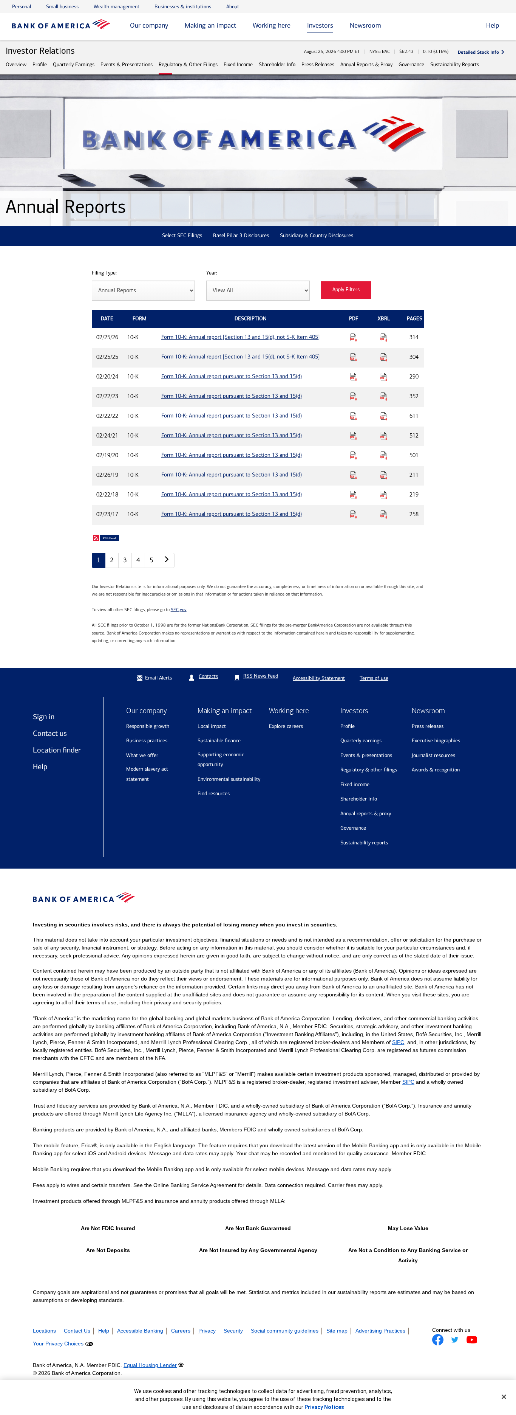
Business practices (146, 740)
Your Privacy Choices (58, 1344)
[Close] (504, 1397)
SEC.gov (179, 609)
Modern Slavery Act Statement (147, 774)
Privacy (207, 1331)
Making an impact (210, 25)
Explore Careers (286, 726)
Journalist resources (433, 755)
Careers (180, 1331)
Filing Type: (104, 273)
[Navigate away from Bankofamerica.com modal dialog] (437, 1339)
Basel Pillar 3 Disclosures (241, 235)
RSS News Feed (260, 676)
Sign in (43, 716)
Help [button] (492, 25)
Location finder (57, 749)
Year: (211, 273)
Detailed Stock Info (478, 52)
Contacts (208, 676)
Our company (149, 25)
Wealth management (116, 6)
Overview (16, 64)
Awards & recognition (436, 769)
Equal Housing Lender (150, 1365)
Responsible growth (147, 726)
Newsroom (365, 25)
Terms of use (374, 678)
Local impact (212, 726)
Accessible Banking (140, 1331)
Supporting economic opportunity (221, 759)
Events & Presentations (126, 64)
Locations (44, 1331)
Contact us (50, 733)
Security (233, 1331)
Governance (411, 64)
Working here (271, 25)
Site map (337, 1331)
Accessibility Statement (319, 678)
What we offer (142, 755)
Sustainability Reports (454, 64)
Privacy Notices (324, 1407)
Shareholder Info (277, 64)
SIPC (398, 1042)
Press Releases (317, 64)
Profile (39, 64)
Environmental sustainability (229, 779)
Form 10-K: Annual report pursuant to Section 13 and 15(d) (231, 376)
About (232, 6)
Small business (62, 6)
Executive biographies (436, 740)
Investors (320, 25)
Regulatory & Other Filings (188, 64)
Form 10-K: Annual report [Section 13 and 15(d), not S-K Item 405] (240, 337)
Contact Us (77, 1331)
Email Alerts (158, 678)
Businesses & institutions (182, 6)
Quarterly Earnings (73, 64)
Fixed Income (238, 64)
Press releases (427, 726)
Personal (21, 6)
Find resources (214, 793)
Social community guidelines (284, 1331)
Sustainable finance (219, 740)
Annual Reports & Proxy (366, 64)
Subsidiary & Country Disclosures (316, 235)
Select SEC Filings (182, 235)
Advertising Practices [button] (380, 1331)
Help (40, 766)
